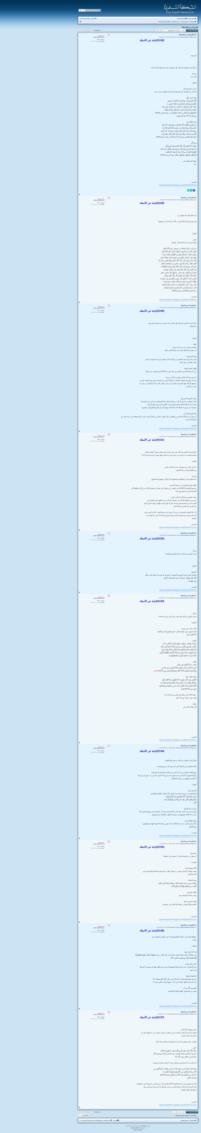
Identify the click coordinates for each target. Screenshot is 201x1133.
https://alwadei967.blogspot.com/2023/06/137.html (177, 1105)
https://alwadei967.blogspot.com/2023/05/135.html (177, 919)
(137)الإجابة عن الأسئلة (188, 1012)
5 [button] (81, 30)
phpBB (144, 1126)
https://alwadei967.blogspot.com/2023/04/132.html (177, 590)
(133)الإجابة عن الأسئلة (188, 596)
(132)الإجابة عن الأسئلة (188, 533)
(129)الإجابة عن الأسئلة (188, 198)
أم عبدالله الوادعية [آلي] (98, 37)
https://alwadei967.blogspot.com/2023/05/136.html (177, 1006)
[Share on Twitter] (191, 190)
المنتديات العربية (134, 1127)
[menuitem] (182, 18)
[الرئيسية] (179, 8)
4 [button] (83, 30)
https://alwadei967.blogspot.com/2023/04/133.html (177, 740)
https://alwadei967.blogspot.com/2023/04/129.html (177, 300)
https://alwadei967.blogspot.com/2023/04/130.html (177, 429)
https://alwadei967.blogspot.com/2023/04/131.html (177, 527)
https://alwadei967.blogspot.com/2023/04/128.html (177, 185)
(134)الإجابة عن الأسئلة (188, 746)
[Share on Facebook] (194, 190)
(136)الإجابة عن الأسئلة (188, 925)
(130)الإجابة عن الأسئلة (188, 305)
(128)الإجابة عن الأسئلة (187, 35)
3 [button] (85, 30)
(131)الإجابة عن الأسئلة (188, 434)
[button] (92, 30)
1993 (98, 39)
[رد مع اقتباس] (108, 34)
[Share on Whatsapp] (188, 190)
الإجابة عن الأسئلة (190, 27)
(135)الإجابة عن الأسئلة (188, 841)
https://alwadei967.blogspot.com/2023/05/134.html (177, 836)
